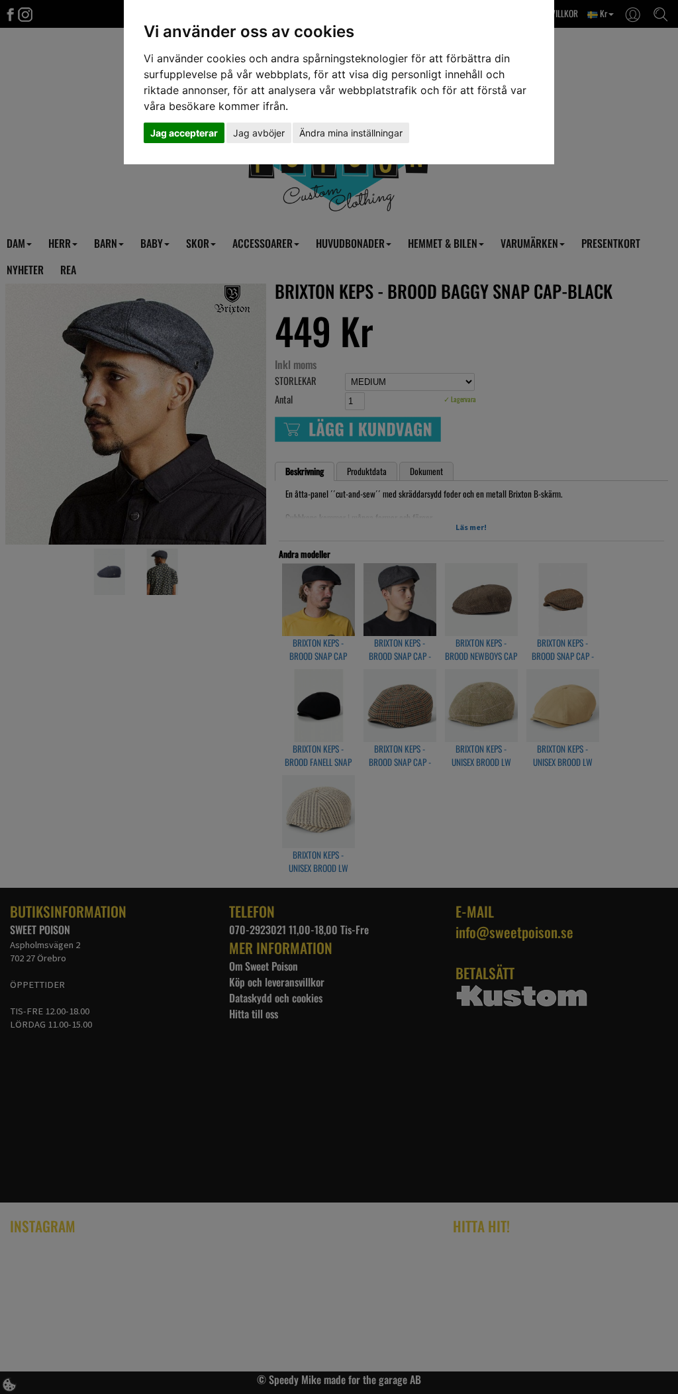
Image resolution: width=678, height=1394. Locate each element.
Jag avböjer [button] (259, 132)
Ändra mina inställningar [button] (351, 132)
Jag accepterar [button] (184, 132)
